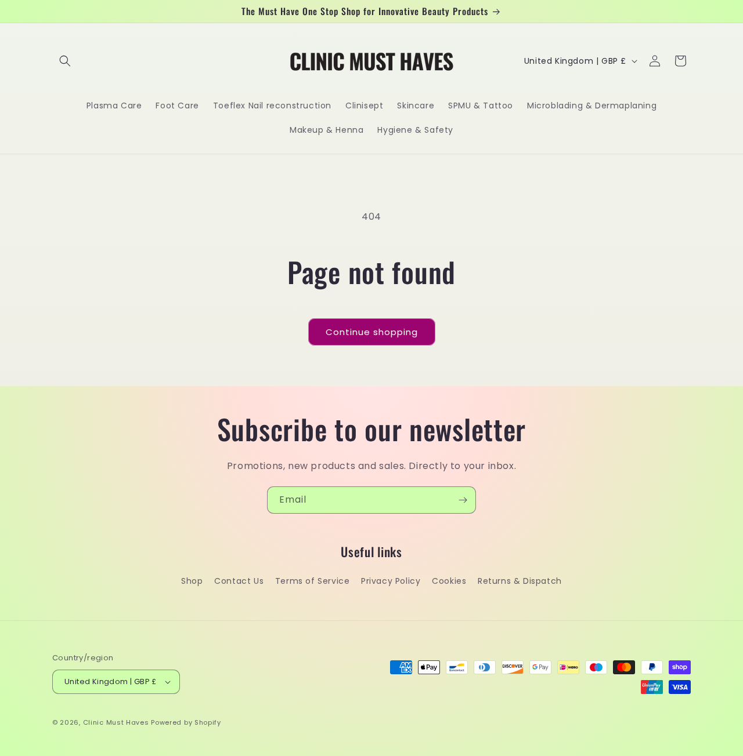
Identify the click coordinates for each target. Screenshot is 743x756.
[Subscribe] (462, 500)
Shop (192, 581)
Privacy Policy (390, 581)
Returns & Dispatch (520, 581)
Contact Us (239, 581)
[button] (65, 61)
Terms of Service (312, 581)
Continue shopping (372, 332)
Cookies (449, 581)
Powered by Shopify (186, 722)
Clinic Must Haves (116, 722)
